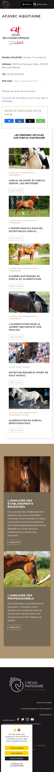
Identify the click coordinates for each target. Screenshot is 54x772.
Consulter (14, 542)
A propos (41, 746)
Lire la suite (16, 191)
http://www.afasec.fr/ (26, 81)
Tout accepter (17, 748)
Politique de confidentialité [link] (17, 765)
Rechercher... (42, 4)
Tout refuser (17, 753)
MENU (27, 4)
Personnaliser (16, 758)
